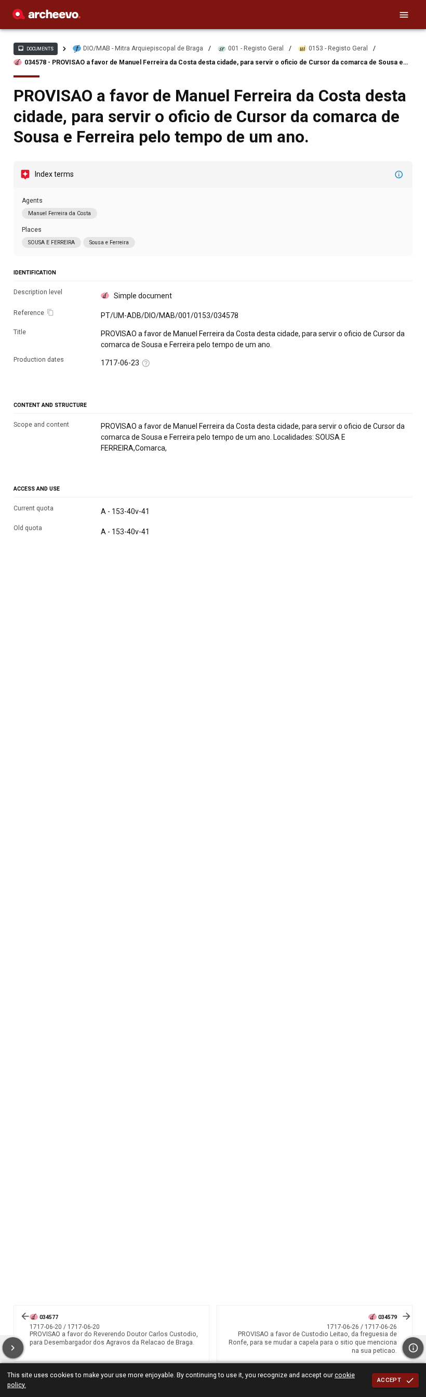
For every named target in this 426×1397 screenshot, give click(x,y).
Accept (389, 1379)
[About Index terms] (399, 174)
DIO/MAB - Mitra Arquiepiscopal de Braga (143, 48)
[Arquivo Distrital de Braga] (46, 16)
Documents (35, 48)
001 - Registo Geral (256, 48)
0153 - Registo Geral (338, 48)
